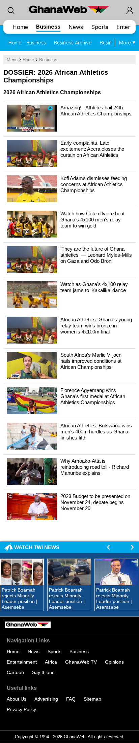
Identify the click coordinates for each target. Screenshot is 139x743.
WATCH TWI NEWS (36, 547)
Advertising (46, 699)
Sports (99, 27)
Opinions (114, 662)
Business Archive (73, 42)
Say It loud (43, 672)
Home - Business (27, 42)
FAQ (71, 699)
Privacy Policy (21, 709)
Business (48, 26)
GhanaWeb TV (81, 662)
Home (20, 27)
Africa (51, 662)
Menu (12, 59)
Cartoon (15, 672)
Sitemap (92, 699)
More (125, 42)
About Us (16, 699)
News (75, 27)
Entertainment (22, 662)
